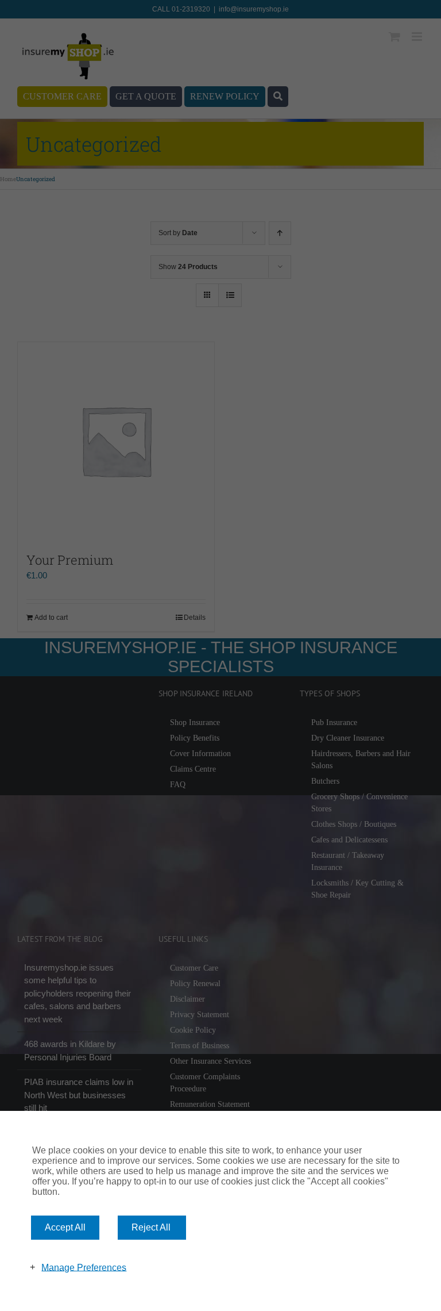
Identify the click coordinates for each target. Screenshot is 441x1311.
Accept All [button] (65, 1227)
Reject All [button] (151, 1227)
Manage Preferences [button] (83, 1267)
